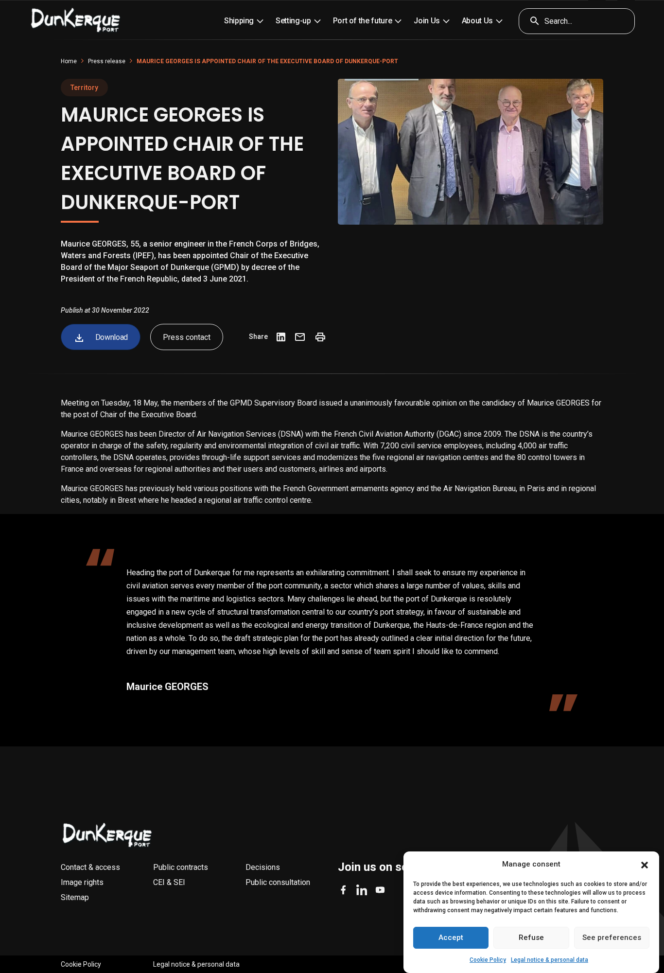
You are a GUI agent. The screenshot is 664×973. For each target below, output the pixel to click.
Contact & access (90, 867)
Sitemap (75, 897)
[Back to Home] (107, 835)
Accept (450, 938)
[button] (644, 864)
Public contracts (180, 867)
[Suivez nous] (343, 890)
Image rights (82, 882)
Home (69, 61)
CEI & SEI (169, 882)
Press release (106, 61)
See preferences (611, 938)
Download (110, 337)
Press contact (186, 337)
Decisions (262, 867)
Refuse (531, 938)
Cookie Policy (488, 959)
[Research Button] (531, 21)
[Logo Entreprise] (75, 20)
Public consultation (277, 882)
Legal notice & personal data (549, 959)
